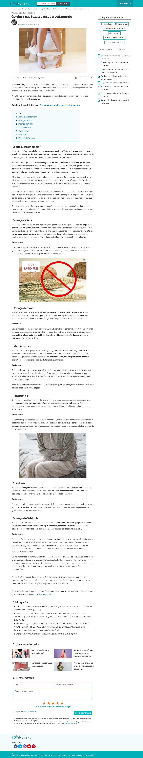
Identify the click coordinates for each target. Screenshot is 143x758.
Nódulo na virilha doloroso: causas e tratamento (114, 88)
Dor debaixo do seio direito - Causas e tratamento (115, 95)
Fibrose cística (25, 127)
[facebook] (16, 746)
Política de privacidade (76, 755)
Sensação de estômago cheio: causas (42, 665)
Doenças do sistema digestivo (56, 9)
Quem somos (39, 755)
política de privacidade (29, 711)
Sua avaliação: (40, 707)
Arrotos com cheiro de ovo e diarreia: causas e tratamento (84, 666)
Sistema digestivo (41, 9)
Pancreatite (23, 131)
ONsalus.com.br (16, 9)
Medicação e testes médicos (114, 28)
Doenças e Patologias (28, 9)
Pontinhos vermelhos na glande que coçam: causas (114, 78)
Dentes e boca (106, 24)
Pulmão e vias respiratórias (114, 37)
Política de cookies (90, 755)
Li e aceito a (26, 711)
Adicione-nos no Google (85, 78)
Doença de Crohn (26, 124)
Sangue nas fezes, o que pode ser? (40, 652)
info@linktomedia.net (70, 723)
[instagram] (25, 746)
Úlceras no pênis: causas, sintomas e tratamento (114, 64)
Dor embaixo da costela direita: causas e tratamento (115, 102)
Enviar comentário (83, 713)
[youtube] (29, 746)
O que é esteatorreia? (27, 117)
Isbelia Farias (23, 25)
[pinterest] (34, 746)
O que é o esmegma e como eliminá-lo (115, 82)
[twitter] (20, 746)
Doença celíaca (25, 120)
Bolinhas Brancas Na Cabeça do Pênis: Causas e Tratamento (115, 71)
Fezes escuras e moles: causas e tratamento (60, 105)
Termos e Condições (61, 755)
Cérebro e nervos (121, 24)
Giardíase (22, 134)
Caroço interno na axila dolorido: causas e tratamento (116, 57)
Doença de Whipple (26, 138)
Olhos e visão (114, 33)
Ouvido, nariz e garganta (114, 42)
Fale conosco (49, 755)
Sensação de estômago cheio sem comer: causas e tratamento (84, 653)
